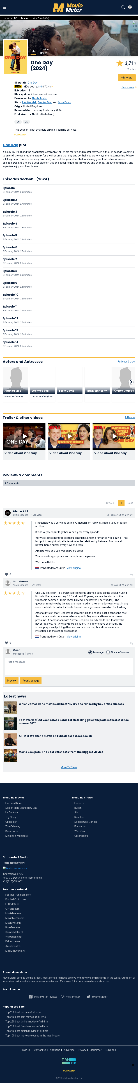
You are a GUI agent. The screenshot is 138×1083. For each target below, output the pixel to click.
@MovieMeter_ (100, 996)
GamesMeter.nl (14, 932)
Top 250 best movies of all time (23, 1012)
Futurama (80, 826)
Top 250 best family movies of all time (27, 1026)
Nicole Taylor (39, 98)
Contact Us (40, 1050)
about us (104, 981)
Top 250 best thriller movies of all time (27, 1021)
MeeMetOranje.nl (15, 950)
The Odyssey (12, 826)
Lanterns (79, 803)
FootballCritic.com (15, 899)
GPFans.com (12, 908)
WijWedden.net (13, 936)
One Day (32, 82)
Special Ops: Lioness (85, 821)
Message (98, 652)
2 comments (127, 87)
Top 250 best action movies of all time (26, 1030)
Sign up (26, 1050)
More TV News (69, 767)
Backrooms (11, 831)
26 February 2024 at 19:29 (120, 515)
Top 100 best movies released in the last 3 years (32, 1035)
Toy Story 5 (11, 817)
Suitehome (20, 581)
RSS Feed (110, 1050)
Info (33, 51)
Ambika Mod (45, 102)
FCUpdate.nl (12, 904)
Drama (25, 18)
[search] (123, 7)
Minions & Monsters (16, 835)
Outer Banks (81, 835)
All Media (130, 417)
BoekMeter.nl (12, 927)
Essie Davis (64, 102)
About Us (55, 1050)
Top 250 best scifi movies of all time (25, 1016)
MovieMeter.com (14, 918)
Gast (16, 650)
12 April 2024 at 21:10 (122, 585)
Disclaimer (96, 1050)
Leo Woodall (29, 102)
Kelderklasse (12, 941)
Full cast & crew (126, 361)
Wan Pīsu (79, 831)
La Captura (11, 812)
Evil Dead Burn (13, 803)
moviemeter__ (74, 996)
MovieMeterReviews (45, 996)
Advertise (69, 1050)
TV (15, 18)
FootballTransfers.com (18, 894)
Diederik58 (20, 511)
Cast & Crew (44, 51)
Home (6, 18)
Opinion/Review (120, 652)
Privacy (82, 1050)
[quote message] (131, 575)
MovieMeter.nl (13, 913)
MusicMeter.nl (13, 922)
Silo (76, 812)
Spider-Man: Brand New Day (21, 807)
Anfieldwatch (12, 946)
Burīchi (78, 807)
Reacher (79, 817)
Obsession (11, 821)
